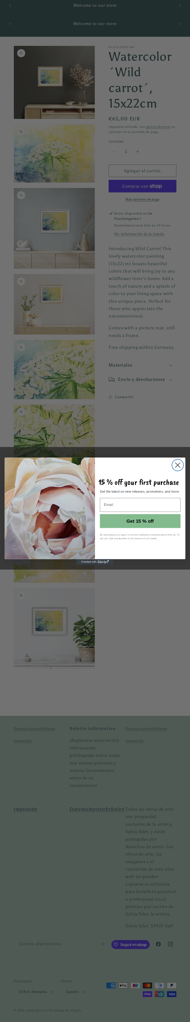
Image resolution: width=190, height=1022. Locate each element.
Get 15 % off (140, 520)
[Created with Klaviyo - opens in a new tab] (95, 561)
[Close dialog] (178, 465)
